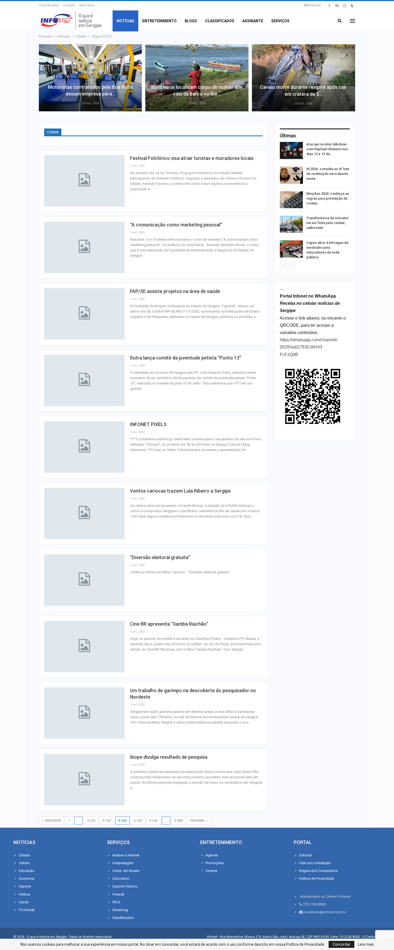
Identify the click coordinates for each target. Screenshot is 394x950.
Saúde (24, 902)
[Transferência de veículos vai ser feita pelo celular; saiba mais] (291, 224)
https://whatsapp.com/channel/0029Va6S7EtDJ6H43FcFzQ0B (308, 347)
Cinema (211, 871)
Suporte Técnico (124, 886)
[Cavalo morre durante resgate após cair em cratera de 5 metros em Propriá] (303, 78)
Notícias (125, 21)
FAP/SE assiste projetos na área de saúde (175, 291)
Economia (26, 878)
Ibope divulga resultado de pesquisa (168, 757)
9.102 (91, 821)
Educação (26, 871)
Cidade (24, 855)
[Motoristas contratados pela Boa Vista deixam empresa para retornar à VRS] (90, 78)
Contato (69, 5)
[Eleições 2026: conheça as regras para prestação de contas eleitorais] (291, 199)
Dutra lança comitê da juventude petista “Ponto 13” (185, 358)
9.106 (153, 821)
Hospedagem (123, 863)
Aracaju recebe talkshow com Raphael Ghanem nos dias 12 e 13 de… (327, 149)
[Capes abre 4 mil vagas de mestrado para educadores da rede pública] (291, 249)
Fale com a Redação (315, 863)
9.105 (138, 821)
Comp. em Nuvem (126, 871)
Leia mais (366, 944)
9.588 (178, 821)
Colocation (120, 878)
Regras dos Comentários (318, 871)
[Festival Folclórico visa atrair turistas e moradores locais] (84, 181)
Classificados (49, 5)
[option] (315, 202)
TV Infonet (27, 910)
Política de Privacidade (316, 878)
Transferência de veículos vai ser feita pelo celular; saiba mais (327, 223)
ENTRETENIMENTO (159, 21)
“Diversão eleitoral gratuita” (160, 557)
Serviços (280, 21)
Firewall (118, 894)
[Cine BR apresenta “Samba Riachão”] (84, 646)
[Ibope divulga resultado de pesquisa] (84, 779)
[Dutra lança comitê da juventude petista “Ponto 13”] (84, 380)
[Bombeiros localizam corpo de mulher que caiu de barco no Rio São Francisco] (197, 78)
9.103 (107, 821)
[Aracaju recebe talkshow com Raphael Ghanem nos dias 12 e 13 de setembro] (291, 150)
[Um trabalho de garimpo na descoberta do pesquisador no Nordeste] (84, 713)
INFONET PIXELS (148, 424)
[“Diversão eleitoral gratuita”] (84, 580)
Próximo (198, 821)
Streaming (120, 910)
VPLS (116, 902)
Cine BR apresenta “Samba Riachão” (169, 624)
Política (24, 894)
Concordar (341, 944)
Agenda (212, 855)
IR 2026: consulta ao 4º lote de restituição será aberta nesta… (327, 174)
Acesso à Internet (125, 855)
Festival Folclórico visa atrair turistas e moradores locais (192, 158)
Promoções (215, 863)
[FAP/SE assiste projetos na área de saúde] (84, 314)
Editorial (305, 855)
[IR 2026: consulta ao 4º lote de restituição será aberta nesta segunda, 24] (291, 175)
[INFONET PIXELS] (84, 447)
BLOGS (191, 21)
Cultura (24, 863)
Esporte (25, 886)
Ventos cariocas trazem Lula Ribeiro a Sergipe (180, 491)
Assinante (86, 5)
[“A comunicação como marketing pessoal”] (84, 247)
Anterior (52, 821)
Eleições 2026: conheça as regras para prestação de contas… (327, 198)
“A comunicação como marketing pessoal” (176, 225)
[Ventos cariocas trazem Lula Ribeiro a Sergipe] (84, 513)
